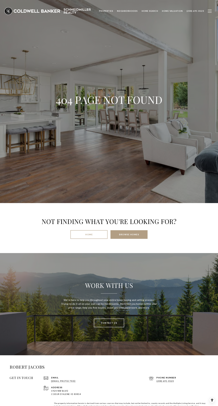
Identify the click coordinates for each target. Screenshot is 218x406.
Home (89, 234)
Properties (106, 11)
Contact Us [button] (109, 323)
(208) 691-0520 (165, 381)
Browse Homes (129, 234)
